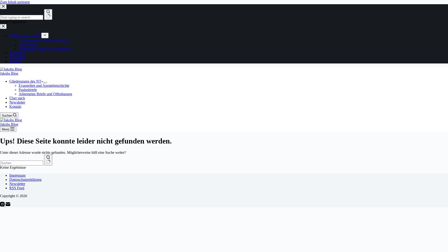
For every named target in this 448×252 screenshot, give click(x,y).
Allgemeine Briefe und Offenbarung (45, 94)
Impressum (17, 175)
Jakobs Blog (9, 73)
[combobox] (21, 163)
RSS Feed (16, 188)
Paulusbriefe (28, 90)
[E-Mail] (8, 205)
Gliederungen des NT (25, 81)
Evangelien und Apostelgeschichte (44, 86)
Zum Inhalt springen (15, 2)
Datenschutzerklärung (25, 180)
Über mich (17, 98)
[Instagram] (3, 205)
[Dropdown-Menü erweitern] (45, 82)
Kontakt (15, 106)
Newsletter (17, 102)
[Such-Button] (48, 160)
